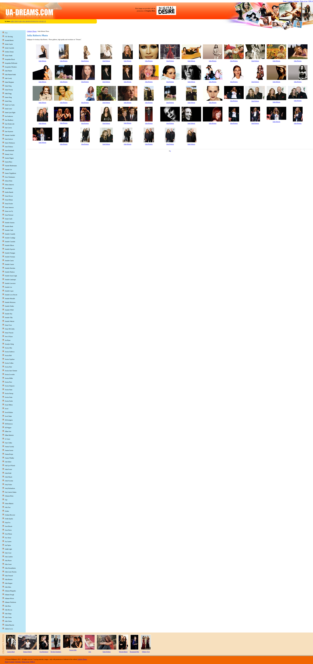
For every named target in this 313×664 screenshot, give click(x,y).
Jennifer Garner (9, 264)
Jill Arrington (9, 420)
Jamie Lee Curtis (10, 105)
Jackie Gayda (9, 44)
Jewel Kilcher (9, 412)
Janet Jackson (9, 139)
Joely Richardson (10, 488)
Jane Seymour (9, 131)
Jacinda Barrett (9, 40)
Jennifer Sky (8, 314)
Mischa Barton (123, 652)
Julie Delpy (8, 614)
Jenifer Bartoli (9, 192)
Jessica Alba (8, 348)
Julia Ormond (9, 576)
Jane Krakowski (9, 124)
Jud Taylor (8, 545)
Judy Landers (9, 557)
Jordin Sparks (9, 519)
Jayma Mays (8, 162)
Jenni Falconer (9, 215)
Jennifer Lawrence (10, 283)
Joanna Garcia (9, 450)
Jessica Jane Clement (11, 371)
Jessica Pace (8, 382)
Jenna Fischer (9, 204)
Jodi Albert (8, 462)
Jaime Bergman (9, 82)
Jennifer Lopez (9, 291)
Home (285, 1)
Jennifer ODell (9, 310)
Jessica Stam (8, 390)
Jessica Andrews (10, 352)
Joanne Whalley (9, 458)
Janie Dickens (9, 147)
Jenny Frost (8, 325)
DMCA (310, 1)
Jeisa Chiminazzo (10, 177)
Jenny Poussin (9, 333)
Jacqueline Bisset (10, 59)
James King (8, 97)
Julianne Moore (9, 598)
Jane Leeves (8, 128)
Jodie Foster (8, 469)
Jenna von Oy (9, 211)
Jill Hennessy (9, 424)
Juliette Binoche (9, 625)
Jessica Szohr (9, 401)
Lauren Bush (11, 652)
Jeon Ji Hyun (9, 336)
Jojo (6, 500)
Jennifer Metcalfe (10, 298)
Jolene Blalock (9, 503)
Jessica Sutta (8, 397)
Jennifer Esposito (10, 249)
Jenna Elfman (9, 200)
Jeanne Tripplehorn (10, 173)
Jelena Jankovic (9, 185)
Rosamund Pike (134, 652)
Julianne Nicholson (10, 602)
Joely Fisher (8, 484)
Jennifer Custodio (10, 241)
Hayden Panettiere (56, 652)
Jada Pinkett (8, 71)
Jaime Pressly (9, 90)
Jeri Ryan (7, 340)
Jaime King (8, 86)
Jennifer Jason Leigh (11, 276)
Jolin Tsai (7, 507)
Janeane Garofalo (10, 135)
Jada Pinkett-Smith (10, 74)
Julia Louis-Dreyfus (11, 572)
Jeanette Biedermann (11, 166)
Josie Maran (8, 534)
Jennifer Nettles (9, 306)
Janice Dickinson (10, 143)
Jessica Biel (8, 355)
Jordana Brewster (10, 515)
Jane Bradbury (9, 120)
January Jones (9, 154)
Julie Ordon (8, 621)
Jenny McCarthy (10, 329)
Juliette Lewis (9, 629)
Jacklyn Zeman (9, 52)
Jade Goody (8, 78)
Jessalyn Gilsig (9, 344)
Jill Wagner (8, 428)
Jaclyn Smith (8, 55)
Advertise (296, 1)
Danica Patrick (27, 652)
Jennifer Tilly (9, 317)
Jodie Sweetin (9, 481)
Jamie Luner (8, 109)
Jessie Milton (9, 405)
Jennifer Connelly (10, 234)
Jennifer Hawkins (10, 268)
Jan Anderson (9, 116)
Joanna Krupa (9, 454)
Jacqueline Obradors (11, 67)
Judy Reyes (8, 560)
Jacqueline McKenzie (11, 63)
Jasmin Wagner (9, 158)
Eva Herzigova (44, 652)
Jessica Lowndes (10, 374)
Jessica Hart (8, 367)
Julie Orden (8, 617)
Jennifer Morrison (10, 302)
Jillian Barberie (9, 435)
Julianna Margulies (10, 591)
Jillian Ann (8, 431)
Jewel (6, 409)
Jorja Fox (7, 522)
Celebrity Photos (32, 31)
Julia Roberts (42, 61)
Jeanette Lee (8, 169)
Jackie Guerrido (9, 48)
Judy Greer (8, 553)
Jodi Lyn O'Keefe (10, 465)
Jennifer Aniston (9, 222)
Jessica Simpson (9, 386)
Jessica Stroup (9, 393)
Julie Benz (8, 606)
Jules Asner (8, 564)
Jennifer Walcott (9, 321)
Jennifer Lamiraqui (10, 279)
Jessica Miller (9, 378)
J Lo (6, 33)
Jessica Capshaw (10, 359)
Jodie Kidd (8, 473)
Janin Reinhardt (9, 150)
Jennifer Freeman (10, 257)
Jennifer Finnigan (10, 253)
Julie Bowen (8, 610)
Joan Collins (8, 443)
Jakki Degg (8, 93)
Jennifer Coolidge (10, 238)
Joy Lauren (8, 541)
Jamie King (8, 101)
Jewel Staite (8, 416)
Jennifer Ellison (9, 245)
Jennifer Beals (9, 226)
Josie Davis (8, 530)
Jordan (7, 511)
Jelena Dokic (8, 181)
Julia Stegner (8, 583)
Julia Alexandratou (10, 568)
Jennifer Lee (8, 287)
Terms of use (303, 1)
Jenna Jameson (9, 207)
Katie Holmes (107, 652)
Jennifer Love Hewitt (11, 295)
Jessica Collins (9, 363)
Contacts (290, 1)
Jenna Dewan (9, 196)
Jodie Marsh (8, 477)
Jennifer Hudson (10, 272)
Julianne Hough (9, 595)
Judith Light (8, 549)
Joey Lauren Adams (10, 492)
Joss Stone (8, 538)
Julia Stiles (8, 587)
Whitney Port (146, 652)
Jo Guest (7, 439)
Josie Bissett (8, 526)
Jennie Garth (8, 219)
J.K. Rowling (9, 36)
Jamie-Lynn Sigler (10, 112)
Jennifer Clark (9, 230)
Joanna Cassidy (9, 446)
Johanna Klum (9, 496)
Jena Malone (8, 188)
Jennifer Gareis (9, 260)
